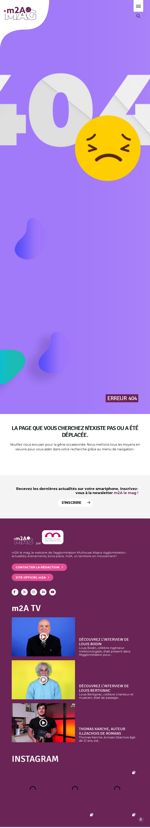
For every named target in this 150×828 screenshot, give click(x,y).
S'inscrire (72, 503)
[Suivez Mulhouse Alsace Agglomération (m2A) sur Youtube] (52, 592)
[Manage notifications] (141, 819)
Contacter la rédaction (37, 567)
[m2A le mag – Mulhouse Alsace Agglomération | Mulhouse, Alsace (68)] (31, 13)
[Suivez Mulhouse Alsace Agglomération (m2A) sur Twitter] (24, 592)
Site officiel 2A (31, 577)
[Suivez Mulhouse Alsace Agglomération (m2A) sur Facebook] (15, 592)
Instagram (35, 759)
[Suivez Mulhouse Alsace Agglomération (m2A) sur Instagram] (33, 592)
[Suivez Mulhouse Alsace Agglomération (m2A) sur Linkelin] (43, 592)
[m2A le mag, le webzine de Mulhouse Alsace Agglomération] (52, 543)
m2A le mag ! (126, 493)
